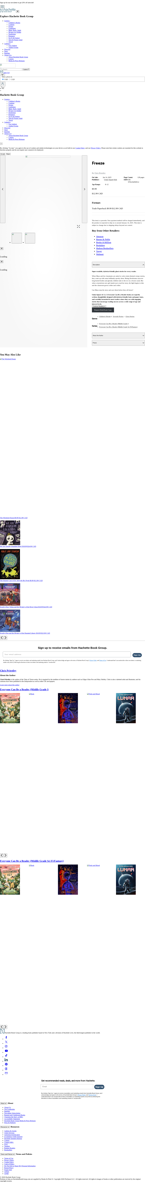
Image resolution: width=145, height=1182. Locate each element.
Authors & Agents (10, 1131)
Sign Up (137, 655)
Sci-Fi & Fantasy (14, 38)
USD (6, 79)
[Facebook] (6, 1039)
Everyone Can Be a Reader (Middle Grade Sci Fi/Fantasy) (118, 327)
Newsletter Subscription (12, 1113)
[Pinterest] (6, 1066)
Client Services (9, 1133)
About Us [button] (7, 55)
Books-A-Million (103, 242)
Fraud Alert (8, 1170)
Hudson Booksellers (104, 248)
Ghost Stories (130, 316)
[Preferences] (2, 75)
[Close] (1, 248)
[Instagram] (6, 1048)
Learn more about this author (9, 685)
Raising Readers (9, 1148)
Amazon (99, 236)
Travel (10, 42)
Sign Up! (6, 73)
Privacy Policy (9, 1160)
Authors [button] (7, 44)
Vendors (7, 1146)
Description (96, 264)
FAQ (6, 1144)
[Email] (6, 1074)
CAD (13, 79)
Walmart (100, 254)
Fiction (10, 26)
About (3, 1103)
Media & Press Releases (16, 61)
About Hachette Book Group (18, 57)
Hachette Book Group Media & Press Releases (20, 1121)
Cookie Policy (80, 148)
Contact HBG (9, 1142)
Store (6, 51)
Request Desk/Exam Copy (103, 310)
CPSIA (6, 1172)
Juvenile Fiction (118, 316)
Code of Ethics (9, 1164)
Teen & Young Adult (15, 40)
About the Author (98, 335)
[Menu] (2, 6)
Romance (11, 36)
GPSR (6, 1173)
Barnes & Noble (103, 239)
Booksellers (8, 1150)
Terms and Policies (7, 1154)
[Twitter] (6, 1043)
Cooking (11, 25)
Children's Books (105, 316)
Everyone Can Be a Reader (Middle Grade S (114, 324)
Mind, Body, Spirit (14, 30)
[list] (44, 189)
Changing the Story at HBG (13, 1117)
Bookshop (100, 245)
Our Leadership (9, 1109)
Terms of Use (8, 1158)
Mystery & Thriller (14, 32)
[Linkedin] (6, 1061)
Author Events (13, 47)
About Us (7, 1107)
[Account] (2, 84)
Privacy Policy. (96, 148)
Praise (95, 343)
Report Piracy (8, 1168)
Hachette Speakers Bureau (13, 1138)
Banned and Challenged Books (14, 1115)
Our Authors (12, 45)
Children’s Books (14, 23)
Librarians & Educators (12, 1135)
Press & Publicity (10, 1123)
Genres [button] (6, 21)
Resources (4, 1127)
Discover (7, 49)
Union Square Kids (110, 180)
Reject (8, 154)
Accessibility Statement (12, 1119)
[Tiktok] (6, 1057)
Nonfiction (12, 34)
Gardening (12, 28)
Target (99, 251)
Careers (11, 59)
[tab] (72, 144)
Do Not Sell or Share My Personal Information (20, 1166)
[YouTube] (6, 1052)
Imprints (7, 53)
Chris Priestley (100, 173)
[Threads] (6, 1070)
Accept (3, 154)
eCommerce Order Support (13, 1137)
